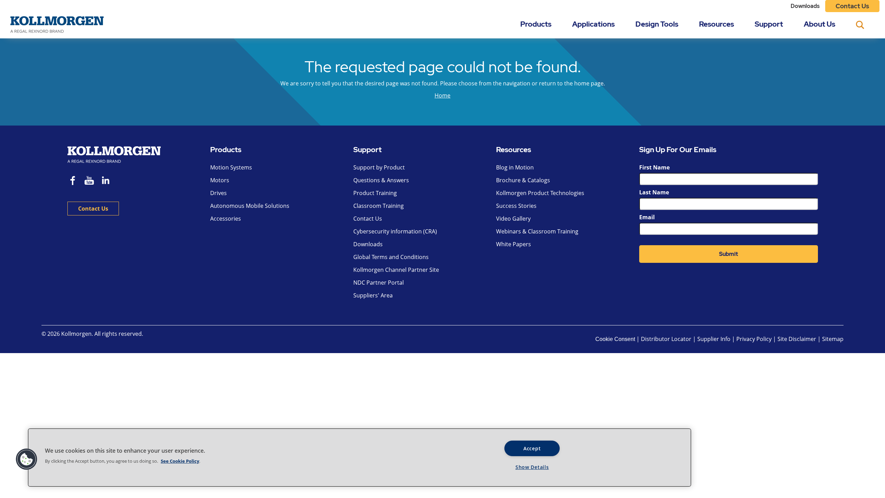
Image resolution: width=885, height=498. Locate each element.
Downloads (805, 6)
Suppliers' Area (373, 295)
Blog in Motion (515, 167)
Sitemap (833, 339)
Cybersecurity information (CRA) (395, 231)
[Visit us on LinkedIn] (108, 181)
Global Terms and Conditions (391, 257)
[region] (359, 457)
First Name (654, 167)
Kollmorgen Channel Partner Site (396, 270)
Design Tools (656, 24)
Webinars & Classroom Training (537, 231)
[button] (27, 459)
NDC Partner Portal (378, 282)
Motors (219, 180)
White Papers (513, 244)
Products (535, 24)
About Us (819, 24)
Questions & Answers (381, 180)
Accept (532, 448)
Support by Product (379, 167)
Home (442, 95)
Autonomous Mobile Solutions (249, 206)
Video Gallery (513, 218)
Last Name (654, 192)
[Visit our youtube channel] (89, 181)
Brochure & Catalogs (523, 180)
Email (647, 217)
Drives (218, 193)
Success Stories (516, 206)
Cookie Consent (615, 339)
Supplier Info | (716, 339)
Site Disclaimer (796, 339)
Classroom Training (378, 206)
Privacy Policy (754, 339)
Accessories (225, 218)
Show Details (532, 467)
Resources (716, 24)
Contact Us (852, 6)
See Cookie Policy (180, 461)
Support (769, 24)
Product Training (375, 193)
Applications (593, 24)
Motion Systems (231, 167)
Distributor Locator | (668, 339)
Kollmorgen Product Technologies (540, 193)
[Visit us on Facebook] (72, 181)
